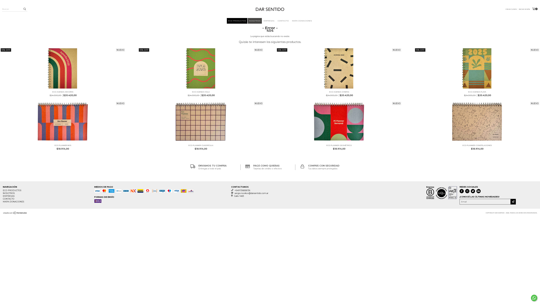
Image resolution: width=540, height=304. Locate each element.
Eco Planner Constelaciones (477, 145)
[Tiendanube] (15, 214)
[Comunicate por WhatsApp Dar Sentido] (534, 298)
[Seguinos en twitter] (473, 191)
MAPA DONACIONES (302, 21)
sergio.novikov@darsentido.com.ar (251, 193)
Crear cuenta (511, 9)
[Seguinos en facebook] (462, 191)
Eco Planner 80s (63, 145)
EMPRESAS (269, 21)
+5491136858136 (242, 190)
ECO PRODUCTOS (237, 21)
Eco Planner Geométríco (339, 145)
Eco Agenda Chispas (339, 92)
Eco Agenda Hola (201, 92)
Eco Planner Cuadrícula (200, 145)
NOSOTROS (254, 21)
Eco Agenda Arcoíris (62, 92)
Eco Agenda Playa (477, 92)
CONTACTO (283, 21)
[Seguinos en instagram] (467, 191)
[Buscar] (24, 9)
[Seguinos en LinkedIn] (478, 191)
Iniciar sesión (524, 9)
